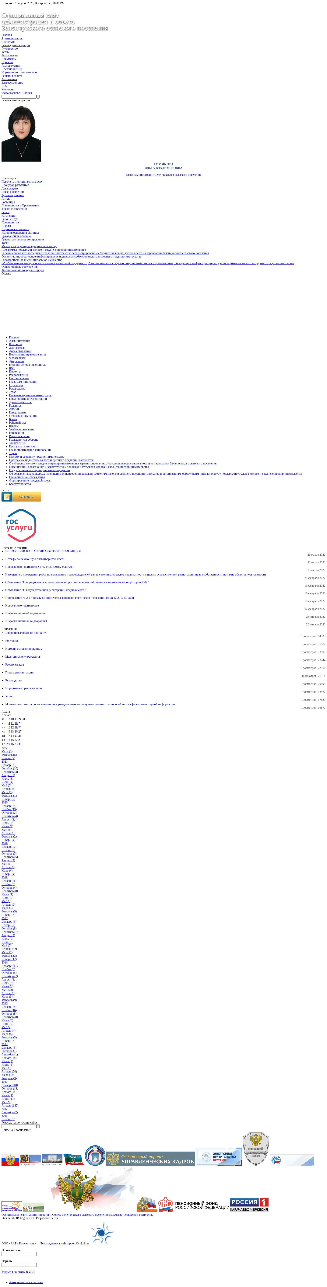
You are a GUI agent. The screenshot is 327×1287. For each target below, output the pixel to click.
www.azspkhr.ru (11, 92)
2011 (4, 1115)
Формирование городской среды (23, 270)
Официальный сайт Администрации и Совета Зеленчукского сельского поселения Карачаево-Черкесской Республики (78, 1214)
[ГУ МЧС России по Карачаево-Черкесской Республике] (147, 1211)
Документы (9, 58)
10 (12, 719)
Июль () (7, 778)
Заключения (9, 79)
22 (16, 739)
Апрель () (8, 788)
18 (16, 723)
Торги (5, 242)
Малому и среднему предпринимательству (29, 246)
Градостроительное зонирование (23, 239)
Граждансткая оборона (16, 236)
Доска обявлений (13, 191)
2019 (5, 843)
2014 (5, 1044)
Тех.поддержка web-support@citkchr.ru (65, 1243)
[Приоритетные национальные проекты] (292, 1164)
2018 (5, 877)
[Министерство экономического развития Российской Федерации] (33, 1211)
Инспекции (9, 215)
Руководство (10, 48)
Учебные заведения (14, 208)
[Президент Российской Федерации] (30, 1164)
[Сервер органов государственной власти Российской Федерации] (10, 1164)
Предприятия (10, 222)
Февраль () (9, 754)
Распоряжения (11, 65)
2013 (5, 1081)
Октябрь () (10, 768)
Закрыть (7, 1272)
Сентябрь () (10, 771)
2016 (5, 962)
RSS (4, 86)
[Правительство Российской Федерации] (52, 1164)
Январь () (8, 758)
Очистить (18, 1272)
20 (16, 731)
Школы (6, 225)
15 (12, 739)
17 (16, 719)
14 (12, 735)
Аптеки (6, 198)
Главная (7, 35)
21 (16, 735)
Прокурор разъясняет (15, 185)
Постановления (12, 69)
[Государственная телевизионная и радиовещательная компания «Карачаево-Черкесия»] (249, 1211)
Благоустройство (12, 82)
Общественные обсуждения (19, 266)
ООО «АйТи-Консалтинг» (19, 1243)
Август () (8, 775)
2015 (5, 1003)
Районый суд (10, 219)
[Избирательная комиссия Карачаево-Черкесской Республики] (95, 1164)
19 (16, 727)
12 (12, 727)
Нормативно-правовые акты (20, 72)
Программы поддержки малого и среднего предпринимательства (44, 249)
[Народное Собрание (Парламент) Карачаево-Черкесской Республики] (73, 1164)
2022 (5, 748)
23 (16, 744)
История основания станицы (20, 232)
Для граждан (10, 188)
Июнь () (7, 782)
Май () (6, 785)
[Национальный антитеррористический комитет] (256, 1164)
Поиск (28, 92)
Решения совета (12, 75)
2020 (5, 802)
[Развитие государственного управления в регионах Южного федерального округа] (12, 1211)
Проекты (7, 62)
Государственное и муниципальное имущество (32, 259)
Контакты (8, 89)
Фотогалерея (10, 55)
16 (12, 744)
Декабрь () (9, 765)
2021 (5, 761)
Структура (8, 41)
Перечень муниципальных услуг (23, 181)
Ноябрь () (9, 809)
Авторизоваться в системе (26, 1282)
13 (12, 731)
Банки (5, 212)
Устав (5, 52)
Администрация (12, 38)
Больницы (8, 202)
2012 (5, 1108)
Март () (7, 751)
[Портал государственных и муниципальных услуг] (218, 1164)
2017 (5, 918)
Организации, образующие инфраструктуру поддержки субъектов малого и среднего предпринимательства (71, 256)
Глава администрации (16, 45)
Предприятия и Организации (20, 205)
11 (12, 723)
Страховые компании (15, 229)
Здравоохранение (13, 195)
